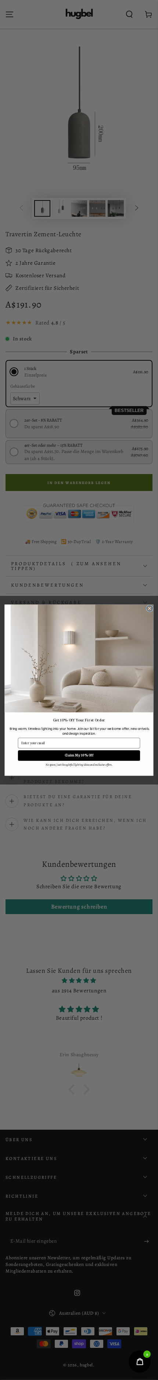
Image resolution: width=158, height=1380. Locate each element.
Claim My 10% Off (79, 755)
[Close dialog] (150, 608)
